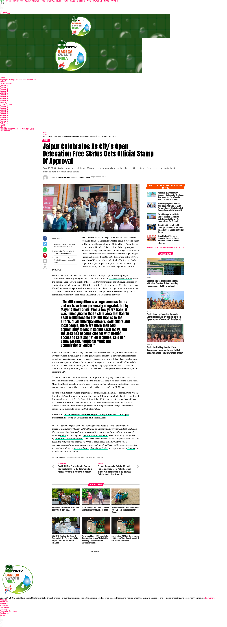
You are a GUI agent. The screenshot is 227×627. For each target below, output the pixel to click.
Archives (3, 600)
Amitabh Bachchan (128, 428)
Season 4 (4, 91)
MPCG (106, 1)
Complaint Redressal (8, 611)
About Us (4, 604)
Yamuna (131, 448)
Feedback (4, 605)
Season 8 (4, 98)
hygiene (98, 432)
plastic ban (70, 445)
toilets (63, 435)
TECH (66, 1)
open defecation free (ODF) (95, 435)
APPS (89, 1)
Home (2, 78)
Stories (3, 127)
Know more (210, 598)
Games (72, 1)
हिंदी (21, 1)
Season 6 (4, 95)
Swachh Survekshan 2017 (120, 278)
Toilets (100, 458)
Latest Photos (6, 104)
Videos (3, 81)
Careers (3, 615)
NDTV (2, 1)
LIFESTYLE (51, 1)
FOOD (43, 1)
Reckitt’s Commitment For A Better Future (17, 129)
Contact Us (4, 613)
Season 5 (4, 93)
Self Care (4, 123)
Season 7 (4, 97)
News (45, 134)
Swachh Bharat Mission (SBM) (72, 428)
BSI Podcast (5, 131)
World (8, 1)
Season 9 (4, 100)
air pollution (115, 441)
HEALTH (59, 1)
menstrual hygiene (106, 445)
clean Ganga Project (99, 448)
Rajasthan (98, 1)
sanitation (111, 432)
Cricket (35, 1)
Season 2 (4, 87)
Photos (3, 102)
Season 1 (4, 85)
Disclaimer (4, 607)
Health (2, 125)
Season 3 (4, 89)
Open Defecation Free (75, 458)
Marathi (114, 1)
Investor (3, 609)
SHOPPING (81, 1)
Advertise (4, 602)
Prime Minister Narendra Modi (69, 438)
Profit (16, 1)
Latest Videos (6, 83)
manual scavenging (85, 445)
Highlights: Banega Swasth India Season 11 (18, 80)
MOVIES (27, 1)
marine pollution (81, 448)
